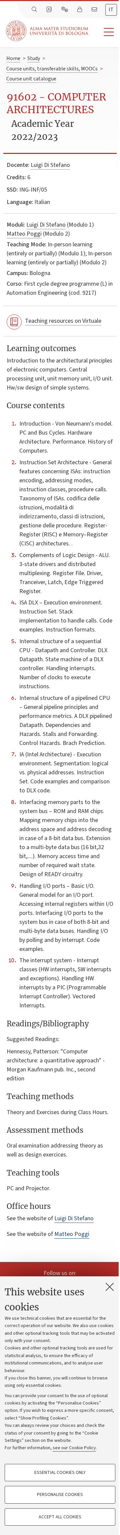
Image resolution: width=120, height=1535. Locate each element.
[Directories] (49, 10)
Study (33, 58)
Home (13, 58)
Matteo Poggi (24, 234)
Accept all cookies (60, 1517)
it (111, 9)
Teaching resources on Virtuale (63, 321)
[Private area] (80, 10)
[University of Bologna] (47, 31)
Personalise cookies (60, 1494)
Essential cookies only (60, 1472)
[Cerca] (35, 10)
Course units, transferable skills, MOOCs (52, 68)
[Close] (109, 1286)
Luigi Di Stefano (50, 165)
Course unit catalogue (31, 78)
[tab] (111, 10)
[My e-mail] (95, 10)
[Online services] (65, 10)
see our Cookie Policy (74, 1448)
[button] (104, 32)
